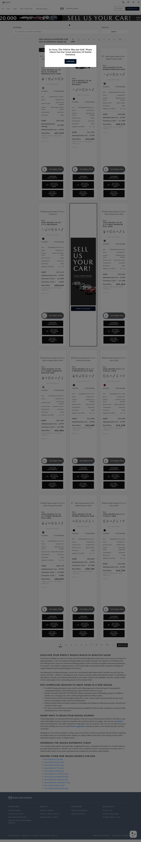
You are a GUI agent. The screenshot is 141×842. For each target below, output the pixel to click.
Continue (70, 61)
